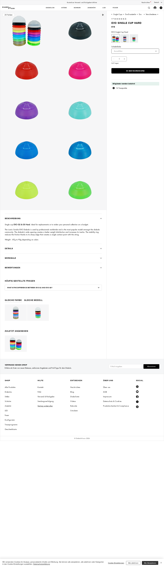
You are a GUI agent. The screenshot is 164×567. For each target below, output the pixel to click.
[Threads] (137, 406)
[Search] (149, 8)
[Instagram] (137, 386)
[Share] (102, 15)
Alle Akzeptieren (150, 563)
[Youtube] (137, 391)
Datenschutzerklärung (41, 564)
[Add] (114, 59)
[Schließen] (161, 563)
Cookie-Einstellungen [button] (116, 563)
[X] (137, 401)
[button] (161, 7)
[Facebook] (137, 396)
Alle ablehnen (133, 563)
